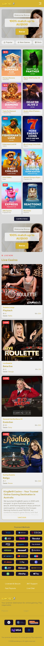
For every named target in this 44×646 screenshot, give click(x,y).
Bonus (22, 32)
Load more (22, 517)
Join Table (23, 284)
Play (12, 60)
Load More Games (22, 219)
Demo (12, 65)
